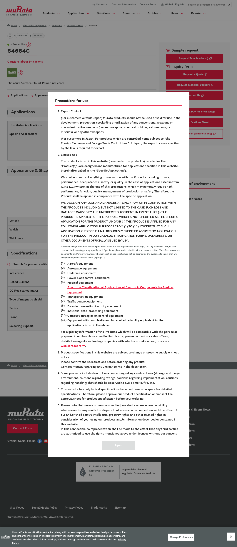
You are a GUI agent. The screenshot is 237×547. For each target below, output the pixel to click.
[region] (118, 537)
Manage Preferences (181, 537)
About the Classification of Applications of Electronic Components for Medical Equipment (120, 290)
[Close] (231, 536)
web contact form (73, 346)
